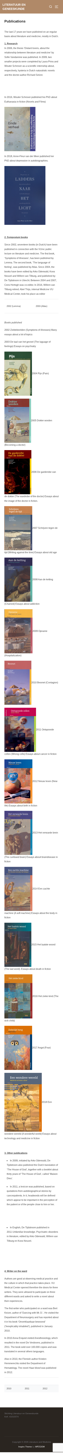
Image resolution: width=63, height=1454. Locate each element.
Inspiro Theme (25, 1446)
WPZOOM (40, 1446)
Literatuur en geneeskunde (13, 6)
